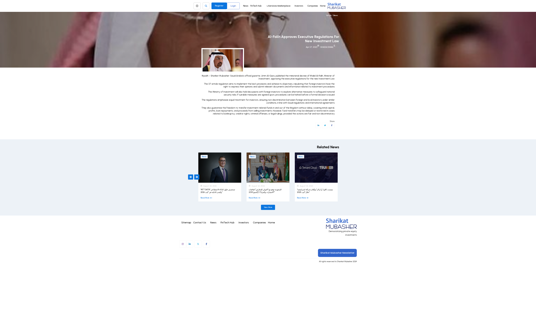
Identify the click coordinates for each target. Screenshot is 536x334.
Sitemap (186, 222)
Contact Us (199, 222)
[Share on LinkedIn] (318, 125)
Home (323, 6)
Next (196, 177)
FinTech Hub (256, 6)
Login (233, 5)
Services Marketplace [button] (279, 5)
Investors (299, 6)
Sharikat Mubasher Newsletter (337, 252)
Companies (312, 6)
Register (219, 5)
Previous (190, 177)
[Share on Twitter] (325, 125)
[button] (278, 6)
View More (268, 207)
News (245, 6)
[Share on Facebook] (332, 125)
